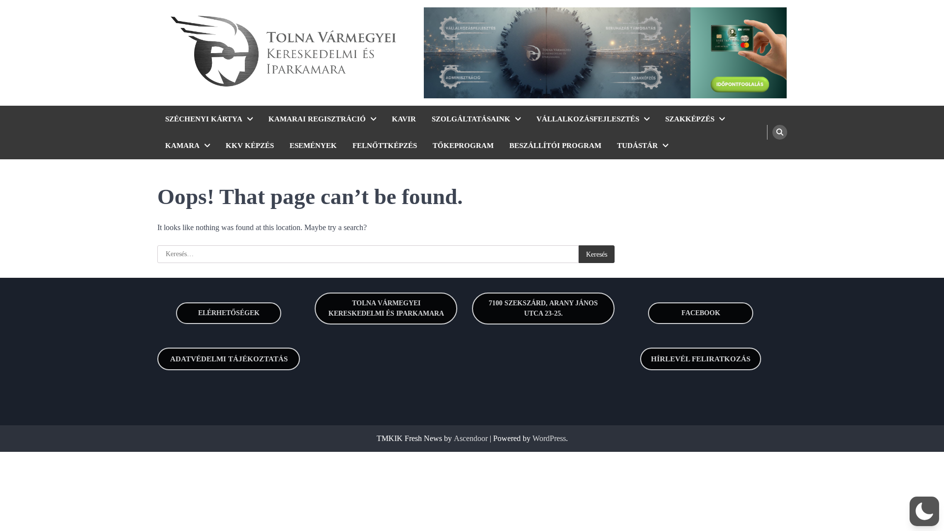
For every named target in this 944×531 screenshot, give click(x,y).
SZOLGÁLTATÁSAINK (471, 119)
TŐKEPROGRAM (463, 145)
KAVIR (404, 119)
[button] (924, 511)
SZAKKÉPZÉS (689, 119)
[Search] (779, 132)
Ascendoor (471, 438)
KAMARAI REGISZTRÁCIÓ (317, 119)
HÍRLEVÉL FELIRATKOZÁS (700, 359)
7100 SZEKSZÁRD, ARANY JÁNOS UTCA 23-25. (543, 308)
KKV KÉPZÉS (250, 145)
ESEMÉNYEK (313, 145)
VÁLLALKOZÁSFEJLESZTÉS (587, 119)
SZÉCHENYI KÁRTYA (203, 119)
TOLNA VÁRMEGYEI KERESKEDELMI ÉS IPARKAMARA (386, 308)
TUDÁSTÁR (637, 145)
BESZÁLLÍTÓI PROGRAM (555, 145)
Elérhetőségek (229, 313)
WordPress (549, 438)
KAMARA (182, 145)
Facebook (700, 313)
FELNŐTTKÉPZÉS (385, 145)
